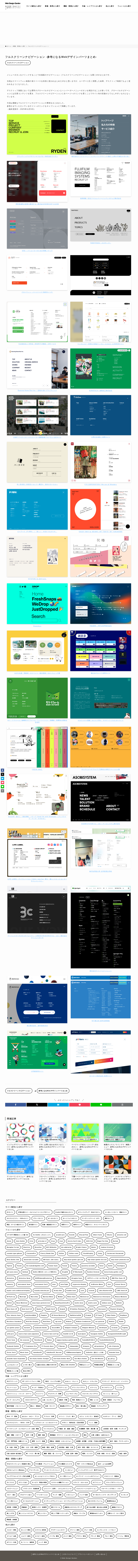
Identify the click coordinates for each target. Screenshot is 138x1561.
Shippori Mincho (88, 1327)
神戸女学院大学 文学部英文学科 (100, 871)
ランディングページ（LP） (91, 1218)
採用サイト (65, 1224)
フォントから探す (13, 1230)
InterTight (64, 1284)
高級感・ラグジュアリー (99, 1406)
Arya (53, 1241)
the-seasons (25, 1340)
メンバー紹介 (83, 1494)
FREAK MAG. (37, 769)
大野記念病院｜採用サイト (100, 437)
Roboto (69, 1321)
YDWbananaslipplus (73, 1352)
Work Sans (24, 1352)
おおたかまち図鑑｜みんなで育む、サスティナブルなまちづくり (100, 720)
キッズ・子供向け (38, 1387)
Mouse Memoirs (121, 1296)
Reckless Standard (14, 1321)
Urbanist (86, 1346)
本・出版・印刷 (12, 1447)
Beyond (101, 297)
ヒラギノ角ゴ (27, 1364)
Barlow (115, 1241)
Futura (74, 1265)
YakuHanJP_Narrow (54, 1352)
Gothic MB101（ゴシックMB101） (45, 1272)
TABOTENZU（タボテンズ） (100, 243)
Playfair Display (116, 1309)
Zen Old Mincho (97, 1358)
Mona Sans (71, 1296)
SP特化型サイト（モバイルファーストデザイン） (34, 1212)
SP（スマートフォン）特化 (31, 1381)
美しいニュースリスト (26, 1513)
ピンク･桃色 (68, 1536)
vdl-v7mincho (114, 1346)
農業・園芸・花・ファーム (53, 1453)
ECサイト (10, 1212)
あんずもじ (111, 1358)
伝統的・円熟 (63, 1400)
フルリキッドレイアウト (90, 1393)
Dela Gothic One (13, 1259)
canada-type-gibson (14, 1253)
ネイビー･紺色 (40, 1536)
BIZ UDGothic (51, 1247)
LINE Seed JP (122, 1290)
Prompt (88, 1315)
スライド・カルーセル (80, 1482)
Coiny (100, 1253)
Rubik (121, 1321)
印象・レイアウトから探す (16, 1376)
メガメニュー (70, 1494)
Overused (102, 1309)
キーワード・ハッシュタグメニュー (88, 1476)
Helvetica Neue (25, 1278)
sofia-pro (10, 1334)
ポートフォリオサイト (70, 1218)
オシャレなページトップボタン (45, 1476)
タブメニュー (97, 1482)
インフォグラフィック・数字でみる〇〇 (91, 1470)
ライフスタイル (49, 1428)
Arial (31, 1241)
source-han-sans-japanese (28, 1334)
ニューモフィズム (72, 1393)
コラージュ (93, 1387)
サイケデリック (107, 1387)
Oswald (62, 1309)
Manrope (23, 1296)
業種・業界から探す (14, 1411)
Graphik (65, 1272)
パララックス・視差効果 (31, 1488)
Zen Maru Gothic (80, 1358)
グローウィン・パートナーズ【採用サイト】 (37, 292)
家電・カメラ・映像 (38, 1441)
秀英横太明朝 (98, 1364)
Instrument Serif (41, 1284)
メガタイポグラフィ (31, 1400)
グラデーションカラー (58, 1530)
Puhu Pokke (111, 1315)
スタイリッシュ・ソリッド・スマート (19, 1393)
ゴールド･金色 (11, 1536)
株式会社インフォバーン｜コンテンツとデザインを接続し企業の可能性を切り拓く (101, 156)
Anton (9, 1241)
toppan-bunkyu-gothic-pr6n (67, 1340)
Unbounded (74, 1346)
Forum (19, 1265)
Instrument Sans (24, 1284)
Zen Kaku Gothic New (61, 1358)
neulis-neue (79, 1303)
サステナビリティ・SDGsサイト (18, 1218)
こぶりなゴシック (13, 1364)
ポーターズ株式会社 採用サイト (100, 1076)
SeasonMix (56, 1327)
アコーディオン (34, 1470)
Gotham (25, 1272)
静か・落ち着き (81, 1406)
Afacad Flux (83, 1235)
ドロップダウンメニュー (114, 1482)
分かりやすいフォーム (95, 1501)
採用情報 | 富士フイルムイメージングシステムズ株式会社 (100, 198)
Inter (54, 1284)
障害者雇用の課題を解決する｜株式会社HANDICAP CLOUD (37, 204)
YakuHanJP (37, 1352)
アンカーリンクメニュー (52, 1470)
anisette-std (121, 1235)
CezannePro (31, 1253)
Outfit (91, 1309)
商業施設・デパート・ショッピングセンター (64, 1435)
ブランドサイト (38, 1218)
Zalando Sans (114, 1352)
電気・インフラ (87, 1453)
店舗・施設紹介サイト (49, 1224)
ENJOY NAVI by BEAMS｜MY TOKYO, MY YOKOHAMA (100, 531)
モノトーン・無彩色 (27, 1542)
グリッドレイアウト (78, 1387)
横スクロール (55, 1507)
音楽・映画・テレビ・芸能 (106, 1453)
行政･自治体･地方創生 (14, 1453)
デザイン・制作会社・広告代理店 (73, 1422)
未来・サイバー (50, 1406)
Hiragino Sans (76, 1278)
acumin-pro (60, 1235)
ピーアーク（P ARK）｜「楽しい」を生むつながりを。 (37, 531)
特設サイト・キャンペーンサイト (96, 1224)
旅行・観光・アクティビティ (119, 1441)
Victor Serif (11, 1352)
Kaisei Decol (120, 1284)
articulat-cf (42, 1241)
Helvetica (10, 1278)
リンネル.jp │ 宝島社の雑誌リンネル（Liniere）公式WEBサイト (101, 344)
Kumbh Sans (71, 1290)
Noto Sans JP (12, 1309)
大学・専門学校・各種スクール (17, 1441)
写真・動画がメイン (78, 1400)
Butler (93, 1247)
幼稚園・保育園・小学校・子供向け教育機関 (91, 1441)
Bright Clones (81, 1247)
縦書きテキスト (117, 1507)
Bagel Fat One (102, 1241)
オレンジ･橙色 (26, 1530)
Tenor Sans (11, 1340)
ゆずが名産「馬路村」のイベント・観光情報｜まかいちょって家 (37, 673)
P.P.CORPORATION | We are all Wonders (101, 484)
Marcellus (34, 1296)
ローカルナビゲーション (31, 1501)
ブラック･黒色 (95, 1536)
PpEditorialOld (75, 1315)
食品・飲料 (123, 1453)
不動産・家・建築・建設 (66, 1428)
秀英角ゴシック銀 (13, 1371)
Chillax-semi (73, 1253)
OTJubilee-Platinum (77, 1309)
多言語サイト (33, 1224)
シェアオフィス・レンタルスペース (46, 1422)
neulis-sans (92, 1303)
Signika (125, 1327)
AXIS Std (89, 1241)
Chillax (61, 1253)
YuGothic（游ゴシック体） (95, 1352)
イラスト (24, 1387)
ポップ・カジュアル (13, 1400)
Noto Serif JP (27, 1309)
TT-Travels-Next (47, 1346)
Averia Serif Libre (75, 1241)
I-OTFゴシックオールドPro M (97, 1278)
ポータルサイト (53, 1218)
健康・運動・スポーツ (14, 1435)
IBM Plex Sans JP (118, 1278)
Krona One (58, 1290)
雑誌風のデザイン (66, 1406)
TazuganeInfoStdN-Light (117, 1334)
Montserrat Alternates (102, 1296)
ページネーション (42, 1494)
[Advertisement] (69, 28)
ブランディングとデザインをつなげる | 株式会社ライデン (37, 156)
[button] (15, 1105)
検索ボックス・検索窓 (39, 1507)
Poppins (44, 1315)
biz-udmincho (66, 1247)
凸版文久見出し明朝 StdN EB (46, 1364)
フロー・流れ (11, 1494)
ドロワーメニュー (13, 1488)
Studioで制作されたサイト (64, 1212)
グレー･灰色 (88, 1530)
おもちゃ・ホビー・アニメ (30, 1416)
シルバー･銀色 (26, 1536)
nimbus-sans (107, 1303)
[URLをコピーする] (122, 1105)
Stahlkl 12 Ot (68, 1334)
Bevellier (38, 1247)
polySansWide (30, 1315)
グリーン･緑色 (75, 1530)
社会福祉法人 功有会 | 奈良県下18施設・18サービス (37, 344)
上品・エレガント (48, 1400)
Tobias (49, 1340)
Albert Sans (97, 1235)
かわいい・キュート (71, 1381)
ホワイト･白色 (11, 1542)
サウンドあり (23, 1482)
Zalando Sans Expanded (16, 1358)
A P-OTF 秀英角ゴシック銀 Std (17, 1235)
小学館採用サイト (37, 1071)
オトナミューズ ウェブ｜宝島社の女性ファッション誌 (101, 769)
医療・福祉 (41, 1435)
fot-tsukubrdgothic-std (35, 1265)
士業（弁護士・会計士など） (100, 1435)
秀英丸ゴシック (84, 1364)
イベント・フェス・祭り (67, 1416)
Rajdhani (123, 1315)
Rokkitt (111, 1321)
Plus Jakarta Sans (14, 1315)
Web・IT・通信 (12, 1416)
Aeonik (72, 1235)
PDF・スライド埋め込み (85, 1464)
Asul (61, 1241)
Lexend (91, 1290)
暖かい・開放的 (35, 1406)
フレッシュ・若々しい (110, 1393)
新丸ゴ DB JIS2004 (68, 1364)
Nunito (39, 1309)
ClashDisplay (88, 1253)
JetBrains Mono (97, 1284)
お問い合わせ (101, 1554)
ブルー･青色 (109, 1536)
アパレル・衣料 (49, 1416)
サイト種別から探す (14, 1207)
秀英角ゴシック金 (113, 1364)
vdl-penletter (99, 1346)
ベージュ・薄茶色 (123, 1536)
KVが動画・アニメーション (44, 1464)
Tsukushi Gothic (13, 1346)
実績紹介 (24, 1507)
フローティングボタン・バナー (111, 1488)
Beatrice (27, 1247)
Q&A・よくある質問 (104, 1464)
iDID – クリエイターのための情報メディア (37, 250)
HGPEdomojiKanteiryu (43, 1278)
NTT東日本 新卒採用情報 (101, 1021)
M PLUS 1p (11, 1296)
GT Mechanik (78, 1272)
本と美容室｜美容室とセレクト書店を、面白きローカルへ (37, 484)
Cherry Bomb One (47, 1253)
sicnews (114, 1327)
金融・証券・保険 (72, 1453)
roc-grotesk (99, 1321)
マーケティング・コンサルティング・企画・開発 (23, 1428)
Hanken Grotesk (93, 1272)
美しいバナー (42, 1513)
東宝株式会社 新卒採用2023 (37, 1025)
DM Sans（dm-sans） (51, 1259)
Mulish (9, 1303)
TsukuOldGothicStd (106, 1340)
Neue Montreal (22, 1303)
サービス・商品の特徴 (39, 1482)
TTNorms (61, 1346)
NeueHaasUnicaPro (62, 1303)
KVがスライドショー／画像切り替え (19, 1464)
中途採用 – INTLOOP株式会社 (101, 626)
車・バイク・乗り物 (32, 1453)
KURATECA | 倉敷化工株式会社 (100, 390)
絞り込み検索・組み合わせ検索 (97, 1507)
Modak (60, 1296)
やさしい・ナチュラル (90, 1381)
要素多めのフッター (96, 1513)
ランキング (124, 1494)
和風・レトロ (94, 1400)
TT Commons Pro (30, 1346)
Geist (102, 1265)
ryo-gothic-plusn (13, 1327)
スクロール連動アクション (60, 1482)
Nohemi (119, 1303)
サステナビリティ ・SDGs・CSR (18, 1422)
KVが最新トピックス (65, 1464)
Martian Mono (48, 1296)
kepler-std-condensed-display (18, 1290)
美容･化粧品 (107, 1447)
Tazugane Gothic (96, 1334)
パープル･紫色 (54, 1536)
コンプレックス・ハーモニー (106, 1530)
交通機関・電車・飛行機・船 (88, 1428)
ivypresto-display (79, 1284)
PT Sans (99, 1315)
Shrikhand (103, 1327)
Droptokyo (37, 626)
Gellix (110, 1265)
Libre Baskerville (105, 1290)
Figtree (9, 1265)
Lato (82, 1290)
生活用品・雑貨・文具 (66, 1447)
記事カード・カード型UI (116, 1513)
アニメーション (12, 1387)
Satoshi (27, 1327)
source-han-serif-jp (51, 1334)
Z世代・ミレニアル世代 (53, 1381)
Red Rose (47, 1321)
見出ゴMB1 (27, 1371)
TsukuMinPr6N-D (88, 1340)
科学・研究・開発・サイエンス (88, 1447)
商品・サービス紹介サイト (15, 1224)
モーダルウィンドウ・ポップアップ (104, 1494)
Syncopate (82, 1334)
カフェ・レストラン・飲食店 (89, 1416)
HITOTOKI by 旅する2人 (37, 579)
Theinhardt (38, 1340)
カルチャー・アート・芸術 (112, 1416)
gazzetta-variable (88, 1265)
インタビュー (69, 1470)
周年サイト (108, 1218)
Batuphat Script (13, 1247)
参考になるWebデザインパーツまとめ (53, 1091)
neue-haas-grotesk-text (41, 1303)
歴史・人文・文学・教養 (30, 1447)
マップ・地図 (57, 1494)
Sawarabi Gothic (40, 1327)
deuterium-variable (31, 1259)
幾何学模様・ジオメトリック (16, 1406)
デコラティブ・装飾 (54, 1393)
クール (50, 1387)
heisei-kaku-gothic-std (113, 1272)
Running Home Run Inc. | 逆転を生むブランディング (37, 390)
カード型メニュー (66, 1476)
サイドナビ (10, 1482)
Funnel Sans (53, 1265)
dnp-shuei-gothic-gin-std (73, 1259)
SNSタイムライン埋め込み (16, 1470)
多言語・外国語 (12, 1507)
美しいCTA (10, 1513)
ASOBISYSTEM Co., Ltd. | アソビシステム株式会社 (100, 824)
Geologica (121, 1265)
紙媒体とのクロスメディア (73, 1507)
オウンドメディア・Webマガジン (89, 1212)
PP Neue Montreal (58, 1315)
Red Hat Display (32, 1321)
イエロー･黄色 (11, 1530)
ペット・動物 (93, 1422)
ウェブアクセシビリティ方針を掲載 (18, 1476)
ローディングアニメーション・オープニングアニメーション (63, 1501)
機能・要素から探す (14, 1459)
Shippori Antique (71, 1327)
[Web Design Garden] (12, 3)
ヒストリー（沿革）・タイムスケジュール (58, 1488)
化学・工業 (29, 1435)
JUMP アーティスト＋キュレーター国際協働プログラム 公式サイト (37, 437)
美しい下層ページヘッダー (60, 1513)
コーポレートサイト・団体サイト (116, 1212)
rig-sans (58, 1321)
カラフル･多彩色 (40, 1530)
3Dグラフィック (12, 1381)
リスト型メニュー (13, 1501)
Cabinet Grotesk (107, 1247)
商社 (85, 1435)
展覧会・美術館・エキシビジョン (61, 1441)
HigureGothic (62, 1278)
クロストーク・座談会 (111, 1476)
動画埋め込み (111, 1501)
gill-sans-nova (12, 1272)
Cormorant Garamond (115, 1253)
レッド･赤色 (43, 1542)
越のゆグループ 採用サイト (101, 673)
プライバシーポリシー (86, 1554)
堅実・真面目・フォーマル (112, 1400)
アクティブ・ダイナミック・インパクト (115, 1381)
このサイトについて (69, 1554)
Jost (109, 1284)
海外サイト (77, 1224)
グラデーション (62, 1387)
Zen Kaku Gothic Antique (39, 1358)
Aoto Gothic (20, 1241)
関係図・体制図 (12, 1519)
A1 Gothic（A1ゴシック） (42, 1235)
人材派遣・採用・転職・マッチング (114, 1428)
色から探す (10, 1525)
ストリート (40, 1393)
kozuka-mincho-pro (41, 1290)
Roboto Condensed (83, 1321)
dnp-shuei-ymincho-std (120, 1259)
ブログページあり (26, 1494)
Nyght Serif (50, 1309)
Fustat (64, 1265)
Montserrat (84, 1296)
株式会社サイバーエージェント (101, 971)
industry (10, 1284)
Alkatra (109, 1235)
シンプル (119, 1387)
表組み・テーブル (79, 1513)
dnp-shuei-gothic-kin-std (97, 1259)
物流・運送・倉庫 (48, 1447)
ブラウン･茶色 (81, 1536)
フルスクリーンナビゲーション (18, 63)
